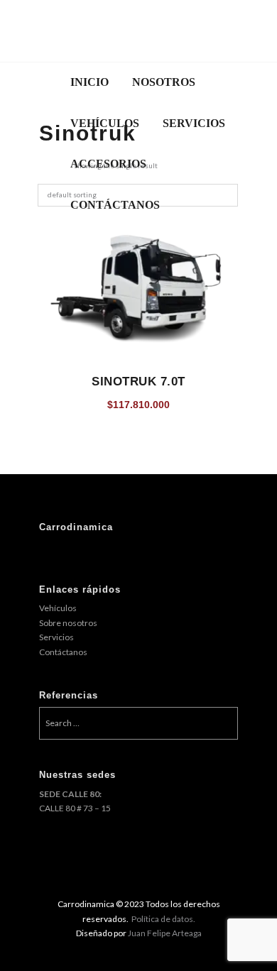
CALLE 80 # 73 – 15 (75, 808)
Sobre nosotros (68, 623)
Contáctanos (63, 652)
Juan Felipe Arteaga (165, 933)
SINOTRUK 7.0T (138, 381)
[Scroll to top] (148, 918)
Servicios (56, 637)
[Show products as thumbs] (43, 166)
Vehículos (58, 608)
